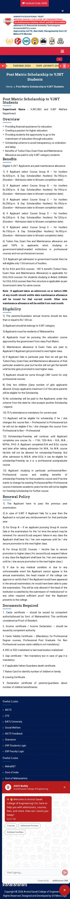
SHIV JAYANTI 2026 (45, 65)
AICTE (8, 709)
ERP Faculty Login (14, 751)
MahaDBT (10, 766)
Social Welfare (13, 727)
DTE (7, 715)
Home (9, 86)
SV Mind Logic (59, 895)
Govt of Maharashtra (16, 778)
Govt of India (12, 772)
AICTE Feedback (14, 733)
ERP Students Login (15, 745)
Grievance (10, 739)
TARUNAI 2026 (18, 65)
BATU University (13, 721)
